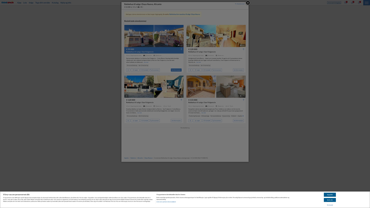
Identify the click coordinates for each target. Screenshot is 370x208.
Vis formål (330, 205)
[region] (185, 199)
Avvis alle (330, 200)
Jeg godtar (330, 194)
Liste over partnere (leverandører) (166, 202)
